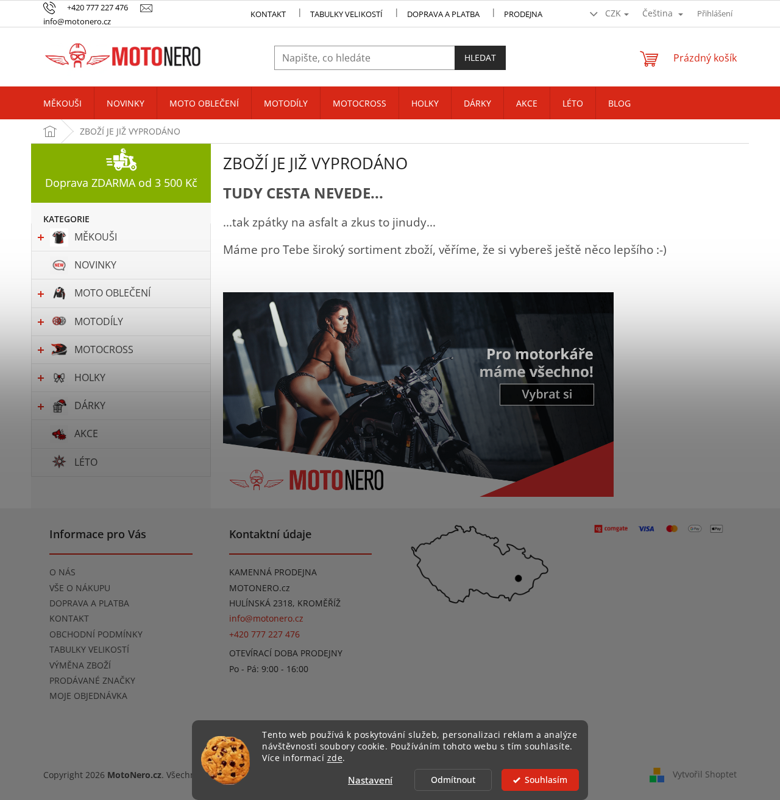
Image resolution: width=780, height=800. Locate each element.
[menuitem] (62, 103)
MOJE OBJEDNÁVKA (88, 695)
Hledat (480, 57)
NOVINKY (95, 265)
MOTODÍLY (98, 321)
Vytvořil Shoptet (705, 774)
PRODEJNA (523, 14)
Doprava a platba (443, 14)
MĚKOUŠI (95, 237)
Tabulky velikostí (346, 14)
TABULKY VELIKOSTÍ (89, 649)
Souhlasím (546, 779)
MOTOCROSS (103, 349)
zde (335, 758)
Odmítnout (453, 779)
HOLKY (89, 377)
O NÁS (62, 572)
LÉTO (86, 462)
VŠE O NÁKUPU (79, 588)
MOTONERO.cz (259, 588)
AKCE (86, 433)
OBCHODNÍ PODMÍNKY (96, 634)
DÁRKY (89, 405)
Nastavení (370, 780)
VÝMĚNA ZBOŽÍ (80, 665)
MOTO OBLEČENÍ (112, 293)
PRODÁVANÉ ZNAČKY (92, 680)
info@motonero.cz (266, 618)
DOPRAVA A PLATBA (89, 603)
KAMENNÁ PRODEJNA (273, 572)
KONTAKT (268, 14)
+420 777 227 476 (264, 634)
